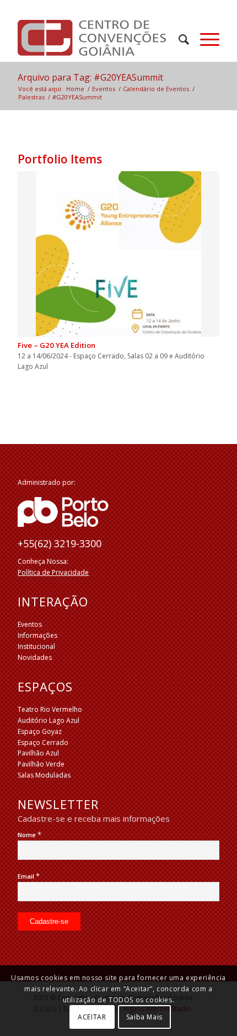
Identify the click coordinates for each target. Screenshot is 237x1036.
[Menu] (204, 39)
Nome (29, 835)
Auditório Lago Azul (48, 720)
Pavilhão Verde (41, 764)
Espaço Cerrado (43, 742)
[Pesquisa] (178, 39)
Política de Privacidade (53, 572)
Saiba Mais (144, 1017)
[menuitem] (178, 39)
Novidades (35, 657)
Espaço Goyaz (40, 731)
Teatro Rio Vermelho (50, 709)
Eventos (30, 624)
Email (29, 876)
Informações (37, 635)
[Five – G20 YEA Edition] (118, 254)
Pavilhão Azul (38, 753)
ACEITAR (92, 1017)
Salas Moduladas (44, 775)
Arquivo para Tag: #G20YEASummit (90, 77)
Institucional (36, 646)
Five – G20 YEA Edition (56, 345)
